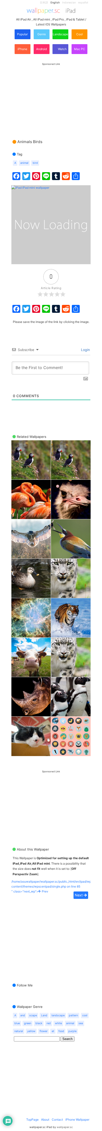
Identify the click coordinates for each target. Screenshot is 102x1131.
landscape (58, 1015)
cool (84, 1015)
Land (44, 1015)
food (61, 1031)
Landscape (60, 34)
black (38, 1023)
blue (17, 1023)
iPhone (22, 49)
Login (85, 350)
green (27, 1023)
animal (24, 163)
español (83, 2)
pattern (73, 1015)
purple (72, 1031)
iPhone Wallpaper (77, 1119)
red (49, 1023)
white (58, 1023)
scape (33, 1015)
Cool (79, 34)
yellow (31, 1031)
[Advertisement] (51, 96)
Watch (62, 49)
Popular (22, 34)
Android (41, 49)
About (45, 1119)
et (53, 1031)
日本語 (44, 2)
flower (44, 1031)
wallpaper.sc (65, 1127)
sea (80, 1023)
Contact (57, 1119)
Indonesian (69, 2)
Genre (41, 34)
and (22, 1015)
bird (35, 163)
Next (79, 895)
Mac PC (79, 49)
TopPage (32, 1119)
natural (18, 1031)
